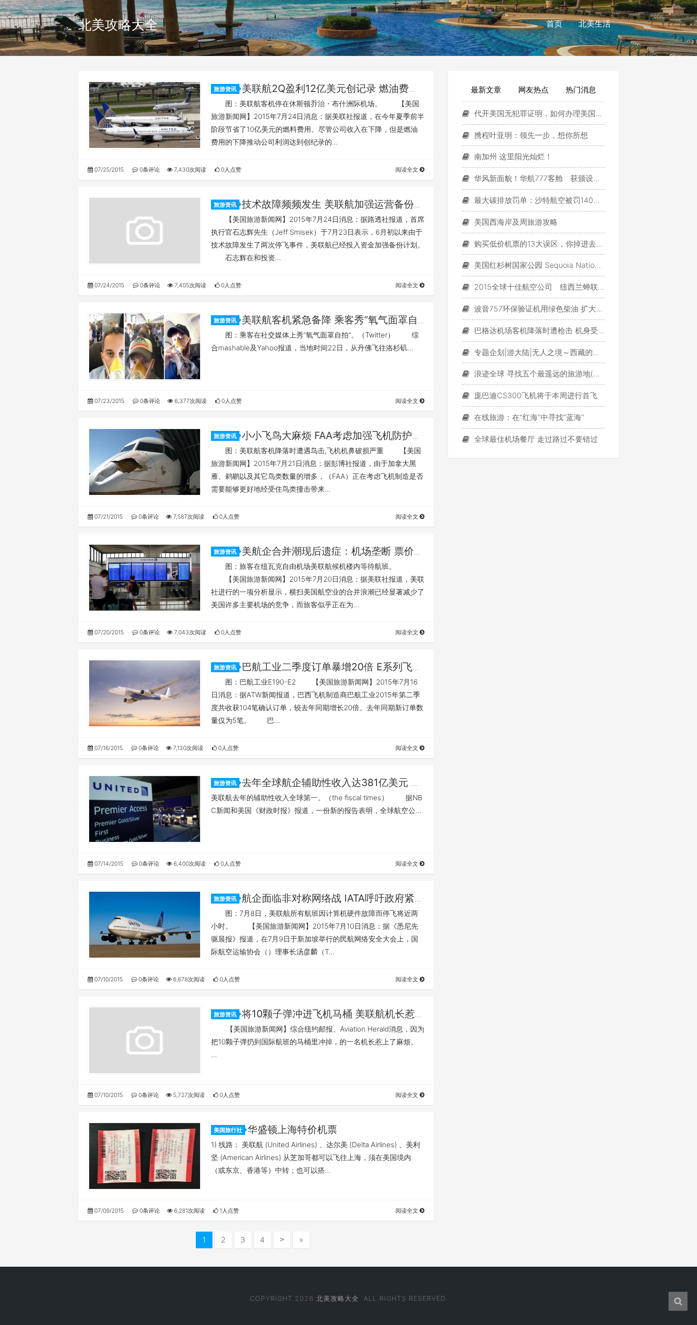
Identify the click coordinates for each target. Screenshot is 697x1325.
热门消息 (581, 89)
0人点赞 (230, 169)
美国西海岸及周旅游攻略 (515, 222)
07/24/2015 (108, 285)
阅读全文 (407, 169)
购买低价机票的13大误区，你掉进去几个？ (538, 243)
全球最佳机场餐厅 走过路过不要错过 (535, 439)
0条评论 (149, 169)
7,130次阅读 (187, 747)
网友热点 (533, 89)
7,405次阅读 (189, 285)
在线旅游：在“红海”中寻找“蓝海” (528, 417)
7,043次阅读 (189, 632)
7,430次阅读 (189, 169)
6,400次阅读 (189, 863)
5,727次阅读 (188, 1094)
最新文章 (486, 89)
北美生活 (594, 23)
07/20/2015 (108, 632)
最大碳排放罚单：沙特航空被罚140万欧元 (538, 200)
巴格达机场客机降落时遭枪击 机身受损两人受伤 (538, 330)
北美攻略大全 (118, 25)
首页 (554, 23)
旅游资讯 (225, 88)
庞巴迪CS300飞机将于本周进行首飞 (534, 395)
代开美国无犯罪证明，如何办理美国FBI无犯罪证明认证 (538, 113)
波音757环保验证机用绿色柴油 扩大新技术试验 (538, 308)
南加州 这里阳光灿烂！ (512, 156)
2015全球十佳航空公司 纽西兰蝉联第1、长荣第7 (538, 287)
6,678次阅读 (188, 979)
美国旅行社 (228, 1129)
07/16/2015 (108, 747)
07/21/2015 (108, 516)
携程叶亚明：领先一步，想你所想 (530, 135)
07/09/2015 (108, 1210)
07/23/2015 (108, 400)
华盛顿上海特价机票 (292, 1129)
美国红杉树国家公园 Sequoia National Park (538, 265)
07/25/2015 (108, 169)
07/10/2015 (108, 979)
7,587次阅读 (188, 516)
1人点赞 (228, 1210)
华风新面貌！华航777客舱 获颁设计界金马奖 (538, 178)
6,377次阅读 (190, 400)
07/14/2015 (108, 863)
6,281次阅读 (189, 1210)
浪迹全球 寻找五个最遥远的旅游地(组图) (538, 373)
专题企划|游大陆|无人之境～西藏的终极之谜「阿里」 (538, 352)
